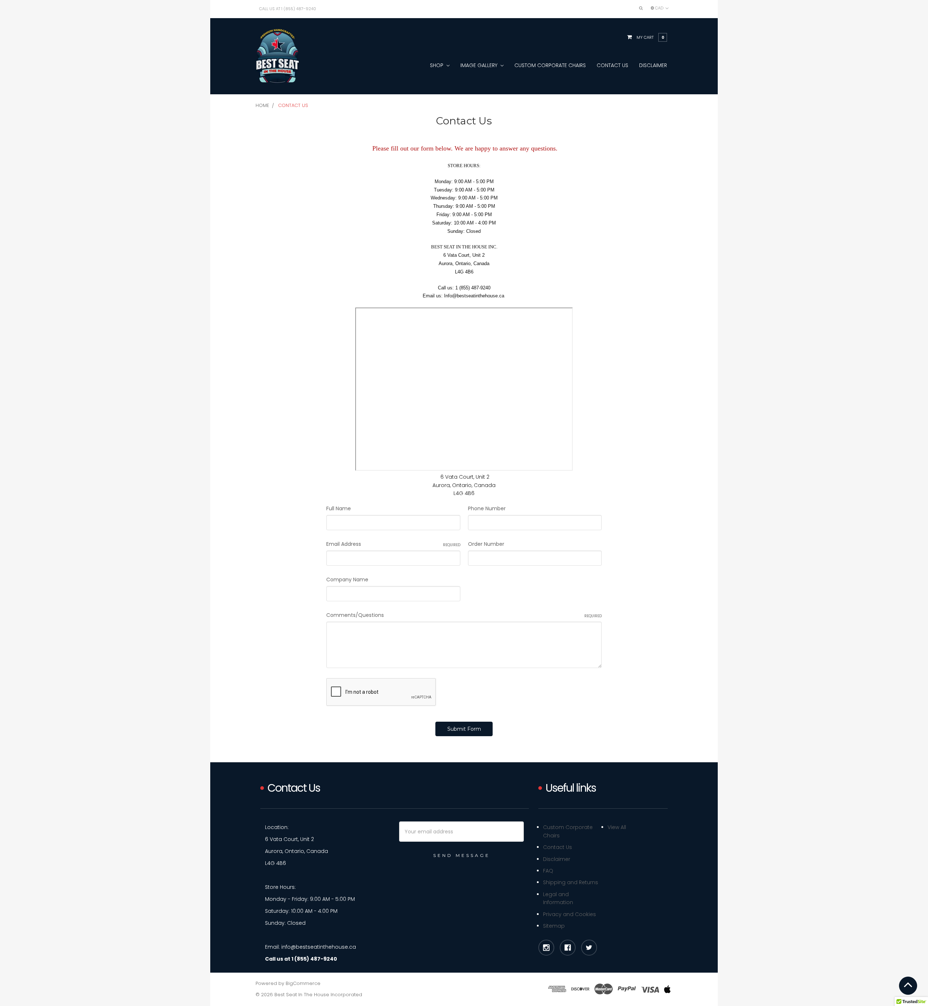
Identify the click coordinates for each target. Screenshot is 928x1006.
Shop (437, 65)
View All (617, 827)
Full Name (338, 508)
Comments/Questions (464, 615)
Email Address (393, 544)
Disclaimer (653, 65)
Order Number (486, 544)
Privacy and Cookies (569, 914)
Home (262, 105)
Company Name (347, 579)
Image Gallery (479, 65)
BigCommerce (303, 983)
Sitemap (554, 925)
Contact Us (612, 65)
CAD (659, 8)
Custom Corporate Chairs (550, 65)
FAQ (548, 870)
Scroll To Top (908, 986)
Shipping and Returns (570, 882)
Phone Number (487, 508)
